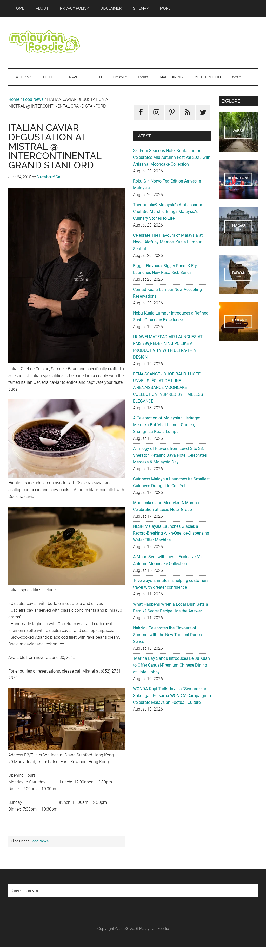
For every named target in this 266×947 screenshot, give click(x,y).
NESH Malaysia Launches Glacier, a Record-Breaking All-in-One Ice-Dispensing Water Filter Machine (171, 533)
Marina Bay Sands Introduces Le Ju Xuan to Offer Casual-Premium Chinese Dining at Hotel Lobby (171, 665)
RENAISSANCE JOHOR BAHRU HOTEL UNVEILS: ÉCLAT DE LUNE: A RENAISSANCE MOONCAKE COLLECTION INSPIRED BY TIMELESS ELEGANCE (168, 388)
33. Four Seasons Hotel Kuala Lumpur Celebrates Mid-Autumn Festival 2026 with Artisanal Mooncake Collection (171, 157)
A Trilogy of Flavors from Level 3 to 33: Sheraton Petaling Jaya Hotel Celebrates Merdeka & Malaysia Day (170, 455)
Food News (33, 99)
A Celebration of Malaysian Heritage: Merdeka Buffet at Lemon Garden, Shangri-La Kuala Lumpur (166, 425)
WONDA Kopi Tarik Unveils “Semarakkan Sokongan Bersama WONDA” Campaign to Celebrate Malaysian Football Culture (172, 695)
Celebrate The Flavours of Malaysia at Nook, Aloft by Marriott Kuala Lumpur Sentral (168, 242)
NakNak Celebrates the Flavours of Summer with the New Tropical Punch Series (167, 634)
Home (13, 99)
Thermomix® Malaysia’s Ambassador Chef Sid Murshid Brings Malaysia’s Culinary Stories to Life (167, 211)
